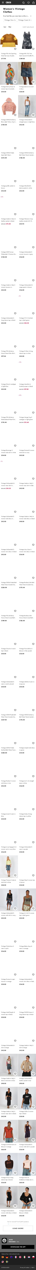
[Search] (23, 2)
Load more (18, 1228)
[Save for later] (15, 49)
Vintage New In (10, 20)
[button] (2, 1257)
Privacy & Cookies (24, 1267)
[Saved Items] (28, 2)
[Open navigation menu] (3, 2)
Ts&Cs (32, 1267)
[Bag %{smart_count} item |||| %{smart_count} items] (33, 2)
